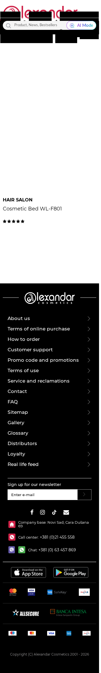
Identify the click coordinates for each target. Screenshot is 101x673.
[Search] (9, 25)
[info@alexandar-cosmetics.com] (66, 513)
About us (19, 318)
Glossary (18, 433)
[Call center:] (13, 537)
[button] (60, 33)
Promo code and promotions (43, 360)
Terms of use (23, 370)
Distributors (22, 443)
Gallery (16, 422)
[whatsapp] (23, 549)
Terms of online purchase (39, 329)
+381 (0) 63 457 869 (57, 549)
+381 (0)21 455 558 (57, 537)
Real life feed (23, 464)
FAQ (13, 402)
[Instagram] (42, 513)
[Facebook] (32, 513)
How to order (24, 339)
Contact (17, 391)
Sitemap (18, 412)
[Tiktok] (54, 513)
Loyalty (16, 454)
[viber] (13, 549)
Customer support (30, 349)
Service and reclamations (39, 381)
